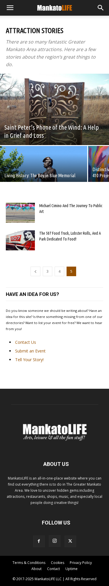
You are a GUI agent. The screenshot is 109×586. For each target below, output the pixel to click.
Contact (53, 568)
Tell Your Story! (29, 359)
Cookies (57, 562)
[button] (10, 8)
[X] (70, 541)
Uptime (71, 568)
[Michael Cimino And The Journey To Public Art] (20, 213)
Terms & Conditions (28, 562)
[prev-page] (35, 271)
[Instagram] (54, 541)
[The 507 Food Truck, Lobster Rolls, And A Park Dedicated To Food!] (20, 240)
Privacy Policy (81, 562)
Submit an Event (30, 351)
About (36, 568)
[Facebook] (39, 541)
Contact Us (25, 342)
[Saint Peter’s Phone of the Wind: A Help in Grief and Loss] (54, 109)
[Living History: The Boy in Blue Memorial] (43, 167)
